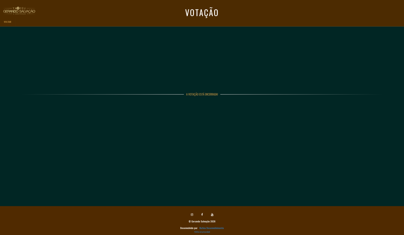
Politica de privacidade (202, 231)
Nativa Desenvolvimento (211, 228)
